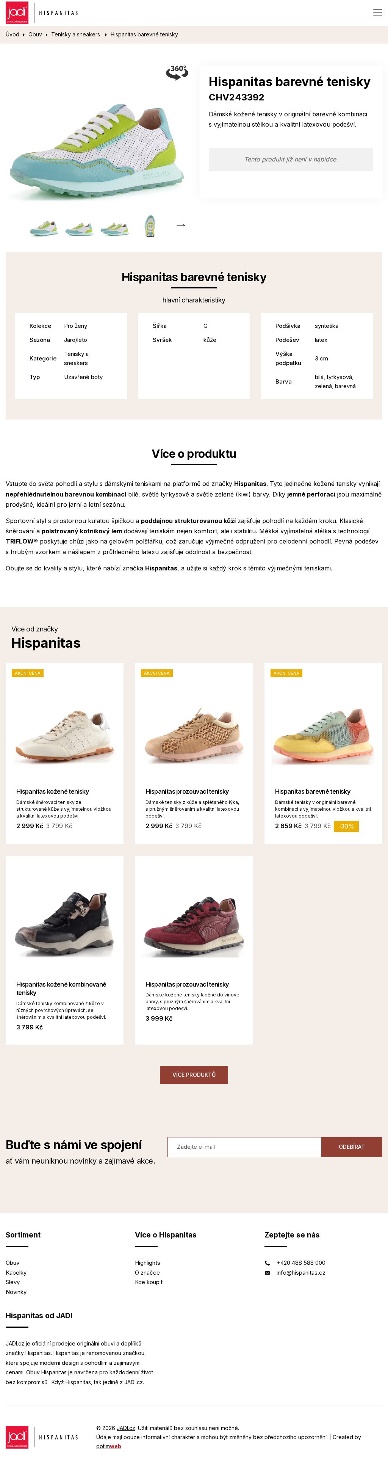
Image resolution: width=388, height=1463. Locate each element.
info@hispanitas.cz (301, 1272)
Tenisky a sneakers (76, 34)
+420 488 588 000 (301, 1262)
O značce (147, 1272)
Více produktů (194, 1074)
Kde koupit (149, 1282)
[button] (180, 226)
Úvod (12, 34)
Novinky (16, 1291)
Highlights (147, 1262)
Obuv (35, 34)
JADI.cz (126, 1428)
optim (108, 1446)
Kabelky (16, 1272)
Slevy (13, 1282)
